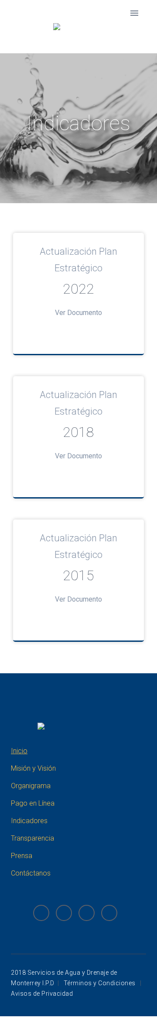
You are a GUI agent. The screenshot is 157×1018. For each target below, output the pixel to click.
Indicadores (29, 821)
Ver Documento (78, 312)
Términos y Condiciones (100, 983)
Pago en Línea (33, 803)
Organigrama (31, 786)
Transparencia (32, 838)
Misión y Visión (33, 768)
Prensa (21, 856)
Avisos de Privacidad (42, 993)
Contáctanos (31, 873)
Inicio (19, 751)
